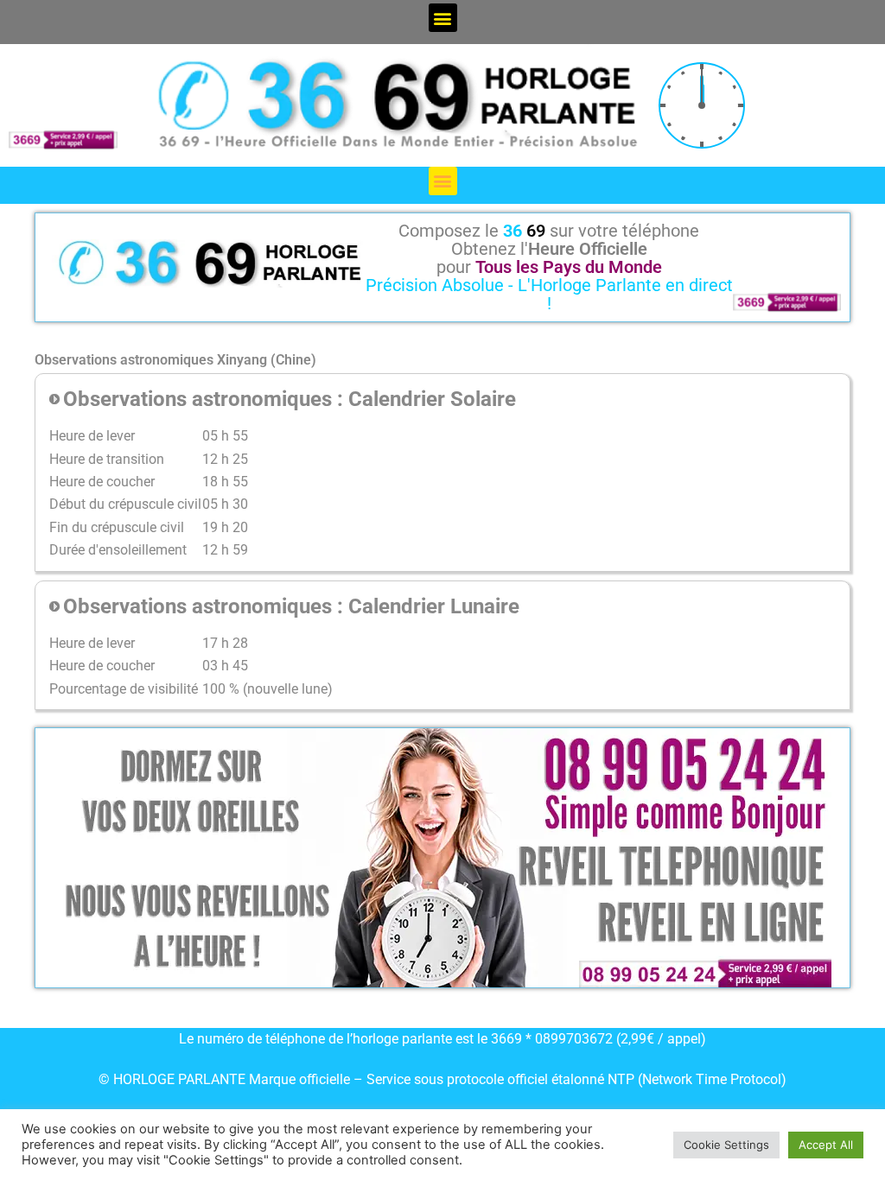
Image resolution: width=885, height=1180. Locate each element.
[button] (443, 17)
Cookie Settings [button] (726, 1144)
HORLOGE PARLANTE (179, 1079)
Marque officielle (299, 1079)
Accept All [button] (826, 1144)
